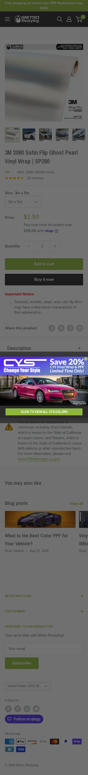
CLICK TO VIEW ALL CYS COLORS (44, 412)
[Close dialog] (85, 359)
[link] (44, 381)
